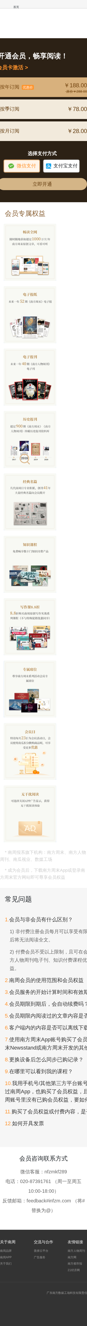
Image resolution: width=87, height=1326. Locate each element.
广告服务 (39, 1257)
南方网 (72, 1257)
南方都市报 (75, 1263)
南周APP (6, 1257)
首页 (16, 7)
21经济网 (74, 1270)
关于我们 (6, 1263)
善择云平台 (41, 1250)
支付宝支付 (61, 166)
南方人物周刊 (76, 1250)
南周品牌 (6, 1250)
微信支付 (22, 166)
